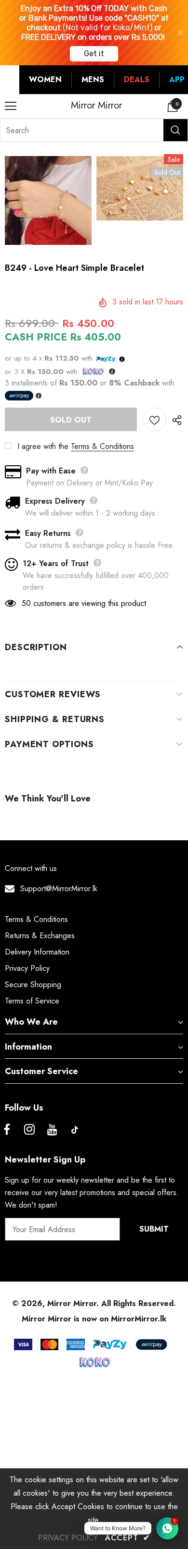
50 (26, 603)
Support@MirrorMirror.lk (58, 888)
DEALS (136, 79)
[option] (48, 200)
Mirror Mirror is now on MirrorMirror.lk (94, 1318)
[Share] (174, 419)
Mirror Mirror (96, 105)
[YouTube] (52, 1129)
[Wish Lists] (154, 419)
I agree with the (42, 446)
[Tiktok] (74, 1129)
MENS (92, 79)
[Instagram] (29, 1129)
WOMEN (45, 79)
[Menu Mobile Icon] (10, 106)
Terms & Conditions (102, 446)
